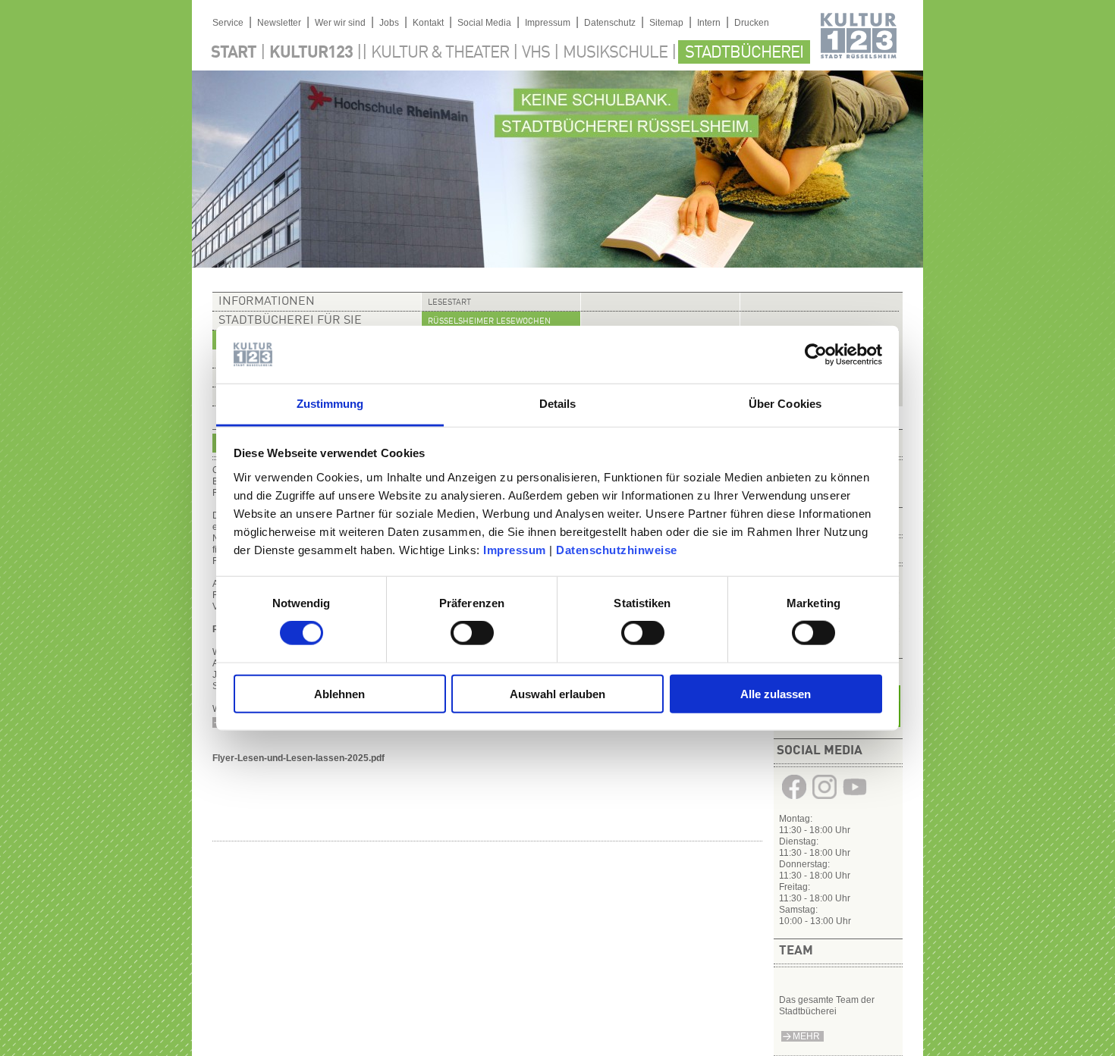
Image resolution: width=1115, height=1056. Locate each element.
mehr (806, 1036)
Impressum (514, 550)
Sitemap (666, 22)
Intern (709, 22)
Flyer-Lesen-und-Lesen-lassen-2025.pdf (298, 758)
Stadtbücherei (744, 53)
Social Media (484, 22)
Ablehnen (339, 693)
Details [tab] (557, 403)
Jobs (389, 22)
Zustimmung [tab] (330, 403)
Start (233, 53)
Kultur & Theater (440, 53)
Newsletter (279, 22)
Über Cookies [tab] (785, 403)
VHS (536, 53)
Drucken (751, 22)
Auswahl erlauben (557, 693)
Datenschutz (610, 22)
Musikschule (615, 53)
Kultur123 (311, 53)
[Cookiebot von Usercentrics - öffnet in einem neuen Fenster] (815, 354)
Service (227, 22)
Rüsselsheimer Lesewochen (489, 322)
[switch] (472, 633)
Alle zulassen (775, 693)
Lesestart (449, 303)
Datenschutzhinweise (616, 550)
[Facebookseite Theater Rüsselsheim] (794, 799)
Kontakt (428, 22)
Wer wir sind (340, 22)
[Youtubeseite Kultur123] (855, 799)
